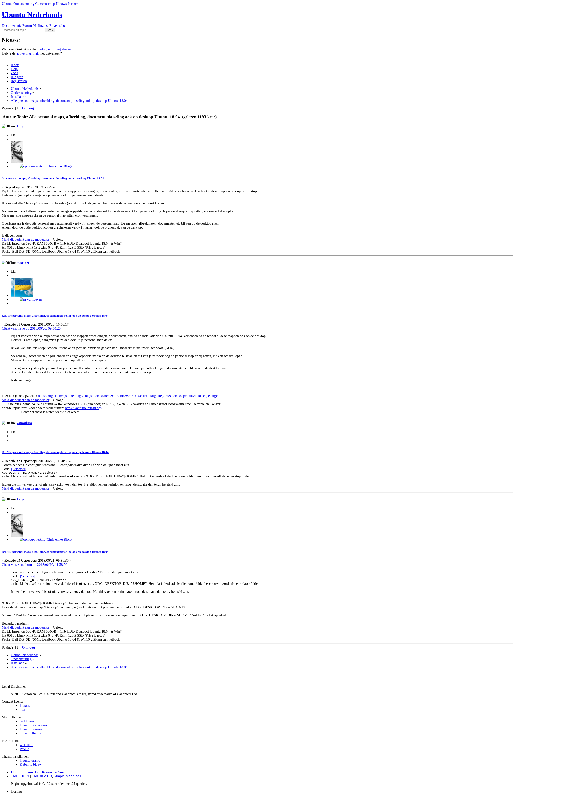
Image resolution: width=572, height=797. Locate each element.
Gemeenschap (45, 4)
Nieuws (61, 4)
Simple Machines (67, 776)
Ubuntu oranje (30, 760)
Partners (73, 4)
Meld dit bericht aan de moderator (25, 239)
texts (23, 709)
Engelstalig (57, 25)
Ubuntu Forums (31, 729)
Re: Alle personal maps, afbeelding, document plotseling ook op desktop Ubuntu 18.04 (55, 315)
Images (25, 705)
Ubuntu (7, 4)
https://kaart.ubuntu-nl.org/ (83, 408)
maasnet (23, 263)
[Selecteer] (18, 469)
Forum (27, 25)
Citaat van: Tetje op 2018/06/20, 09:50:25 (31, 328)
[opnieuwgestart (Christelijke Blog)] (46, 166)
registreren (63, 49)
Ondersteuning (23, 4)
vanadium (24, 423)
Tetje (20, 126)
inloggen (45, 49)
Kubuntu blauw (31, 764)
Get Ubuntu (28, 721)
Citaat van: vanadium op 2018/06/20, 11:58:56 (34, 564)
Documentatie (11, 25)
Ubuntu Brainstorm (33, 725)
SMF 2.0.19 (20, 776)
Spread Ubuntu (30, 733)
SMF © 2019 (42, 776)
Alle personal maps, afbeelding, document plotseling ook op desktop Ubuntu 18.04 (53, 178)
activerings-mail (27, 53)
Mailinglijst (40, 25)
